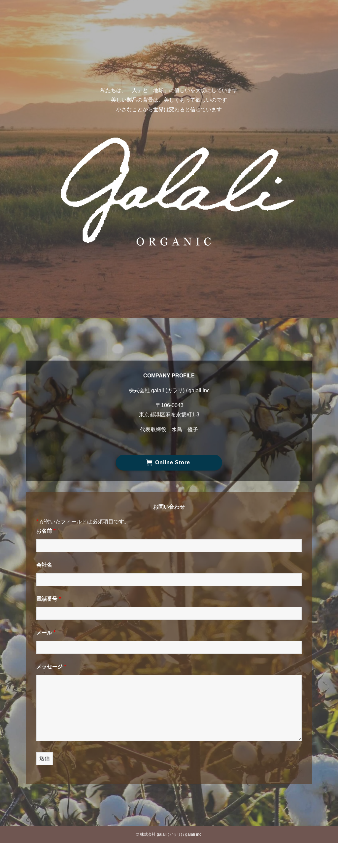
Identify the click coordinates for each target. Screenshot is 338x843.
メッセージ (51, 666)
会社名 (44, 565)
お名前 (45, 531)
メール (45, 632)
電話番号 (48, 599)
